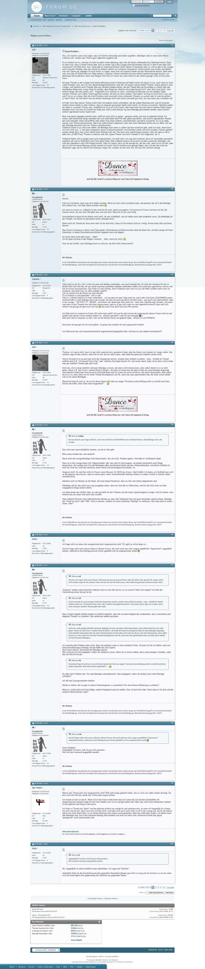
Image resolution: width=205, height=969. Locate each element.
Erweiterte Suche (168, 20)
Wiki (65, 966)
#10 (171, 844)
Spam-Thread (37, 909)
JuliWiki (88, 16)
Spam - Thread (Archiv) (41, 915)
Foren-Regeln (76, 940)
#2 (172, 189)
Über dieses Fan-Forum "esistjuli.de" (56, 26)
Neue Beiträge (36, 20)
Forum (37, 16)
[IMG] (73, 931)
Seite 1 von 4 (145, 30)
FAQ (58, 966)
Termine (21, 966)
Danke (79, 966)
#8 (172, 723)
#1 (172, 45)
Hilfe (170, 2)
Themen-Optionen (165, 40)
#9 (172, 783)
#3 (172, 275)
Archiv (160, 950)
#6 (172, 534)
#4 (172, 342)
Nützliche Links (71, 20)
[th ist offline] (39, 210)
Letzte (169, 31)
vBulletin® (98, 960)
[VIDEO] (74, 934)
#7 (172, 565)
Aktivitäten (63, 16)
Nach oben (169, 893)
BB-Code (74, 925)
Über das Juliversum (82, 26)
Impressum (91, 966)
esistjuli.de (76, 16)
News (12, 966)
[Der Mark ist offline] (40, 803)
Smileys (74, 928)
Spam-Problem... (45, 36)
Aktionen (59, 20)
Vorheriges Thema (95, 899)
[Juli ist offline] (40, 65)
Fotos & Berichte (45, 966)
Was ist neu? (50, 16)
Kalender (51, 20)
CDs (72, 966)
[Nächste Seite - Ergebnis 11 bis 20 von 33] (164, 30)
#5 (172, 425)
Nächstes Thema (110, 899)
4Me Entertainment (70, 832)
